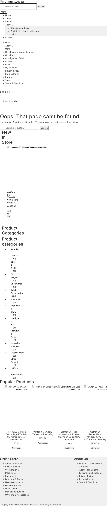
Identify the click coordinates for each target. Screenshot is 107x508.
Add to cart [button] (43, 443)
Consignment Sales (19, 28)
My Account (11, 67)
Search (41, 6)
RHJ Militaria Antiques (21, 504)
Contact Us (10, 61)
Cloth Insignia (12, 469)
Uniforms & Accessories (17, 495)
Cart (7, 49)
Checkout (10, 55)
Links (13, 34)
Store (8, 18)
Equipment (16, 299)
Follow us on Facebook (90, 473)
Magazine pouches (14, 491)
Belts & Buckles (12, 466)
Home (8, 15)
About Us (9, 24)
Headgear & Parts (14, 482)
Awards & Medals (13, 463)
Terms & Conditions (15, 83)
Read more (16, 448)
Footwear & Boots (14, 479)
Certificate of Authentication (24, 31)
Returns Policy (12, 74)
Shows (8, 21)
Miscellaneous (17, 352)
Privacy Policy (12, 70)
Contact (9, 37)
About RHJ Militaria (88, 469)
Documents (16, 283)
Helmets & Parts (13, 485)
